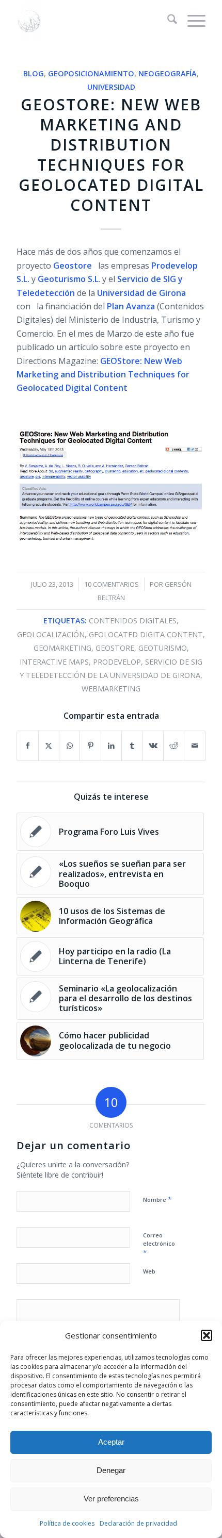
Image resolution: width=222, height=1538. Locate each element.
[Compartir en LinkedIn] (111, 745)
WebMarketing (111, 688)
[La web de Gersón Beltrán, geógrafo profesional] (92, 20)
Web (149, 1271)
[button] (206, 1335)
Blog (33, 73)
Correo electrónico (159, 1244)
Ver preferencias (111, 1498)
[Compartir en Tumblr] (132, 745)
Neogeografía (167, 73)
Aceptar (111, 1441)
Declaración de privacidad (138, 1523)
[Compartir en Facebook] (27, 745)
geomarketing (62, 648)
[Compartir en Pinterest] (90, 745)
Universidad (111, 87)
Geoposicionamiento (91, 73)
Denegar (111, 1470)
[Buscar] (167, 20)
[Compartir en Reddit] (174, 745)
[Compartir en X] (49, 745)
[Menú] (191, 20)
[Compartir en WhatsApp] (69, 745)
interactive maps (54, 662)
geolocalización (51, 634)
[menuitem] (167, 20)
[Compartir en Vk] (153, 745)
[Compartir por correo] (194, 745)
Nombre (157, 1199)
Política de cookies (67, 1523)
